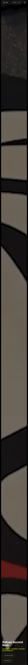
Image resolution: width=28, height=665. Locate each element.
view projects (7, 660)
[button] (24, 2)
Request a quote (17, 2)
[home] (5, 2)
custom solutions (8, 655)
